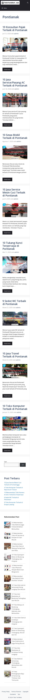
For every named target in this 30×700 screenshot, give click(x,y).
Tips (19, 694)
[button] (27, 2)
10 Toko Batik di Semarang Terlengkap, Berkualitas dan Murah (17, 663)
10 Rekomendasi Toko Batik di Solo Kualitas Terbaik (18, 578)
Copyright (25, 691)
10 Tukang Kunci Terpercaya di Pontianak (12, 245)
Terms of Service (16, 691)
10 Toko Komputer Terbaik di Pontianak (14, 407)
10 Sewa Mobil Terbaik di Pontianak (14, 136)
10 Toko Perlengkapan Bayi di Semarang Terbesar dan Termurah (18, 676)
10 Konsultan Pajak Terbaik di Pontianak (14, 28)
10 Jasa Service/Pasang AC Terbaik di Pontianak (14, 82)
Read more (7, 69)
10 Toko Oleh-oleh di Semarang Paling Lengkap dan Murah (18, 587)
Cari (5, 462)
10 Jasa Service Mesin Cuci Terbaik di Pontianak (13, 192)
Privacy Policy (6, 691)
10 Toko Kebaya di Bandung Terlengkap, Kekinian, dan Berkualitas (18, 609)
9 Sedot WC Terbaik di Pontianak (14, 302)
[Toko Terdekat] (10, 2)
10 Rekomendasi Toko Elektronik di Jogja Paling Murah (18, 641)
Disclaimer (13, 694)
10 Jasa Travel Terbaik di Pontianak (14, 355)
